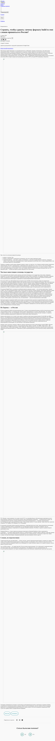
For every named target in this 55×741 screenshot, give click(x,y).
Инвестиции (3, 48)
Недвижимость (9, 48)
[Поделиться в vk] (3, 39)
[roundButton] (17, 720)
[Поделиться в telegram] (1, 39)
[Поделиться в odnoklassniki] (5, 39)
